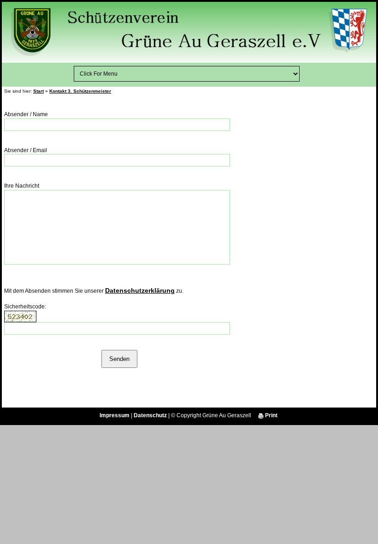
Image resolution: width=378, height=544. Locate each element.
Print (271, 415)
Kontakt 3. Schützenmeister (80, 91)
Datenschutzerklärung (140, 290)
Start (38, 91)
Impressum (115, 415)
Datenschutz (150, 415)
